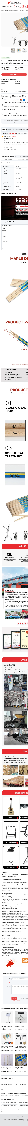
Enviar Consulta (14, 74)
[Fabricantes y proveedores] (14, 2)
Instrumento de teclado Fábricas (10, 1105)
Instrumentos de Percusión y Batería (9, 1084)
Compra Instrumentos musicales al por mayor (13, 1109)
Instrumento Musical (24, 10)
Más (2, 1111)
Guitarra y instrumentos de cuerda (9, 1081)
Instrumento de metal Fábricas (9, 1102)
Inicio (2, 10)
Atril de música (4, 1087)
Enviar (14, 998)
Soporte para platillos (19, 1087)
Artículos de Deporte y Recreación (11, 10)
